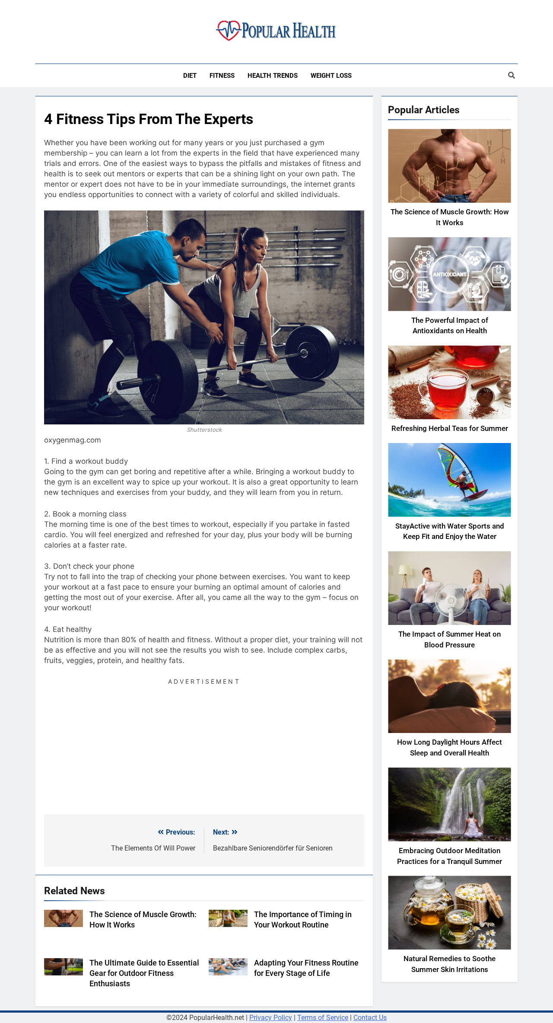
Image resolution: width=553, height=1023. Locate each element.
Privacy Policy (270, 1017)
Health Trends (273, 76)
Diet (190, 76)
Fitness (222, 76)
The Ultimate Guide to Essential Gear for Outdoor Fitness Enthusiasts (144, 973)
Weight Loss (331, 76)
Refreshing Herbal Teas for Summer (449, 428)
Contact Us (370, 1017)
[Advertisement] (204, 747)
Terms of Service (322, 1017)
